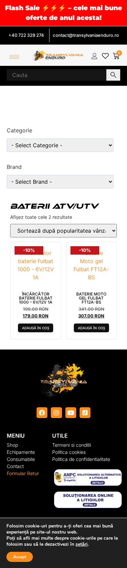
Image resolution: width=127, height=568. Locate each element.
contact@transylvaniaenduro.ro (86, 35)
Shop (12, 445)
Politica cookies (69, 452)
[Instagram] (56, 412)
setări (82, 544)
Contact (15, 466)
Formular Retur (23, 473)
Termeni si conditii (71, 445)
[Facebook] (42, 412)
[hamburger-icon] (14, 56)
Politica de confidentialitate (81, 459)
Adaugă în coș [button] (35, 328)
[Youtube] (70, 412)
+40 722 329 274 (26, 35)
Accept (19, 557)
